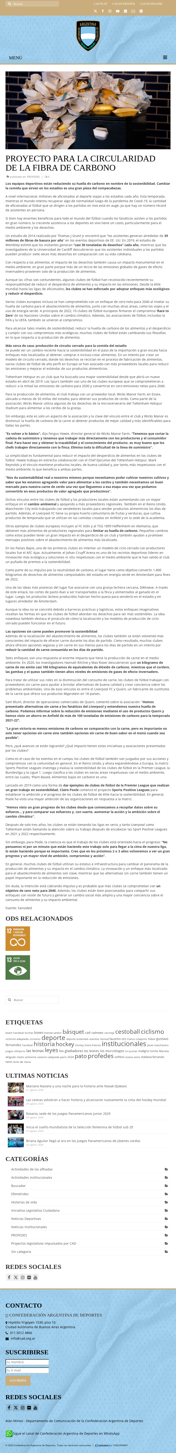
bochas (29, 1032)
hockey (65, 1044)
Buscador (18, 1186)
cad (88, 1032)
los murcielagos (112, 1051)
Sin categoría (21, 1251)
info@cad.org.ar (22, 1338)
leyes (51, 1050)
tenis (9, 1062)
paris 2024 (67, 1057)
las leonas (35, 1050)
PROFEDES (33, 176)
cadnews (97, 1033)
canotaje (109, 1032)
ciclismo (152, 1031)
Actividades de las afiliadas (32, 1169)
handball (27, 1045)
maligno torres (148, 1051)
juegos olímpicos (15, 1051)
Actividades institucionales (31, 1177)
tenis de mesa (22, 1062)
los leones (91, 1051)
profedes (101, 1055)
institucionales (124, 1043)
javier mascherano (158, 1045)
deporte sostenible (77, 1039)
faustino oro (118, 1039)
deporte (53, 1037)
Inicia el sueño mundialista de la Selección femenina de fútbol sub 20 (79, 1127)
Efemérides (20, 1194)
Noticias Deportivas (26, 1218)
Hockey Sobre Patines (88, 1045)
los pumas (131, 1051)
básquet (73, 1031)
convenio (35, 1039)
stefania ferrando (152, 1057)
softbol (119, 1057)
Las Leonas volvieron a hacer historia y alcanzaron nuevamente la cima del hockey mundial (96, 1100)
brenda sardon (53, 1032)
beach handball (15, 1032)
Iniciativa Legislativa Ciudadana (35, 1210)
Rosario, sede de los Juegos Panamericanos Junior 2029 (68, 1113)
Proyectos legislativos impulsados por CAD (43, 1243)
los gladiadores (71, 1050)
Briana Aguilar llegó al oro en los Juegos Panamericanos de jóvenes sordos (83, 1141)
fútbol (151, 1039)
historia (44, 1044)
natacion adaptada (48, 1057)
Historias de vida (24, 1202)
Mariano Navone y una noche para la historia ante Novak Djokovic (77, 1086)
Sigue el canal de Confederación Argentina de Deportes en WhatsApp (66, 1433)
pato (81, 1056)
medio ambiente (26, 1057)
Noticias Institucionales (29, 1227)
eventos (94, 1039)
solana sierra (132, 1057)
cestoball (127, 1031)
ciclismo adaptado (17, 1039)
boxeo (38, 1032)
